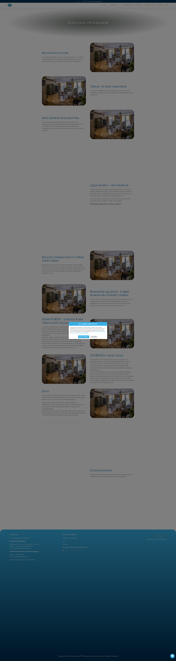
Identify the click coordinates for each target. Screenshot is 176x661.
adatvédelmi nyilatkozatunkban (98, 331)
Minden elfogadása (83, 336)
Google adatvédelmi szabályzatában (79, 332)
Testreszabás (94, 336)
